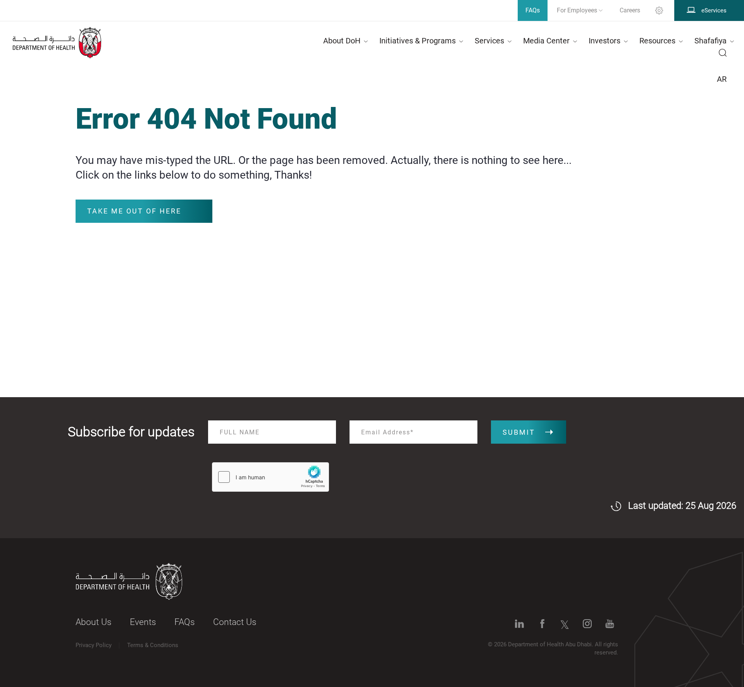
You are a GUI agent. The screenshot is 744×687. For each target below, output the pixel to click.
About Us (94, 622)
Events (143, 622)
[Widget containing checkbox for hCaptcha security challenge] (270, 477)
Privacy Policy (94, 645)
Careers (630, 10)
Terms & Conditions (152, 645)
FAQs (184, 622)
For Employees (578, 10)
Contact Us (235, 622)
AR (722, 79)
